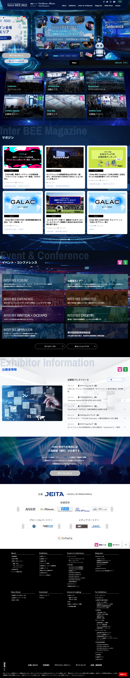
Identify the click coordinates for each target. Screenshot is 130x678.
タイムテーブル (50, 346)
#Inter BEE (50, 186)
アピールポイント (100, 595)
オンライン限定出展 (102, 624)
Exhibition (72, 5)
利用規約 (46, 665)
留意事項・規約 (101, 618)
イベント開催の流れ (17, 571)
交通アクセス (71, 595)
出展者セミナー (44, 559)
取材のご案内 (15, 600)
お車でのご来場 (73, 599)
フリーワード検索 (44, 563)
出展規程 (98, 610)
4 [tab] (74, 55)
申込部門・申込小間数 (102, 614)
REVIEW (42, 597)
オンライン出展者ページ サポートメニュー (107, 638)
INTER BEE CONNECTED (75, 574)
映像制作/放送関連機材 (102, 562)
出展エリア (43, 556)
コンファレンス (72, 556)
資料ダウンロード (44, 595)
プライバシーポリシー (62, 665)
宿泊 (69, 602)
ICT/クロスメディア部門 (103, 608)
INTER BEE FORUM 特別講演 (76, 569)
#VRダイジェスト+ (24, 186)
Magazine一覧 (100, 556)
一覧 (110, 380)
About (64, 5)
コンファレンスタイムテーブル (76, 559)
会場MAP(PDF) (44, 573)
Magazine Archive (101, 568)
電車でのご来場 (73, 597)
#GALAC (21, 229)
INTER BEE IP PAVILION (74, 580)
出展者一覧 (43, 561)
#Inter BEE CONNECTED (62, 186)
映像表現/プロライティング (103, 560)
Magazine (98, 5)
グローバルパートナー (18, 565)
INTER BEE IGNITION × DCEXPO (77, 578)
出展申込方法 (100, 616)
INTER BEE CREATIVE (74, 576)
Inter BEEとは (99, 597)
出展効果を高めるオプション (104, 632)
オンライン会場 (100, 620)
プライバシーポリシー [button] (77, 675)
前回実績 (98, 654)
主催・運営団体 (96, 665)
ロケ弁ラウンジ (72, 584)
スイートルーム (101, 640)
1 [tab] (55, 55)
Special (99, 566)
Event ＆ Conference (85, 5)
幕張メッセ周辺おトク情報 (75, 604)
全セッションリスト (82, 346)
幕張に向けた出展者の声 (46, 570)
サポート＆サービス (101, 630)
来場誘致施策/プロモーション (104, 636)
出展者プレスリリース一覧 (18, 597)
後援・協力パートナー (17, 561)
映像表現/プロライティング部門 (105, 604)
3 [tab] (68, 55)
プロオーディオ (101, 559)
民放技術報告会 (73, 581)
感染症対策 (15, 569)
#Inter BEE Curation (10, 186)
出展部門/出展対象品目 (102, 600)
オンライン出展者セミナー (103, 634)
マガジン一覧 (65, 239)
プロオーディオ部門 (102, 602)
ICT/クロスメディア (102, 564)
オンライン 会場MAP (45, 575)
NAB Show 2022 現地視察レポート (105, 570)
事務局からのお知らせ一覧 (19, 595)
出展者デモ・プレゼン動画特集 (48, 566)
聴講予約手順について (73, 586)
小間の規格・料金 (101, 612)
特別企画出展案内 (100, 642)
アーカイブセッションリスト (76, 562)
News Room (109, 5)
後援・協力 (15, 563)
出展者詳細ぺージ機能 (102, 622)
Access (117, 5)
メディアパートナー (18, 567)
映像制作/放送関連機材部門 (104, 606)
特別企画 (70, 564)
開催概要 (14, 556)
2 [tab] (61, 55)
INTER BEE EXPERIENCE (74, 572)
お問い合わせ (99, 659)
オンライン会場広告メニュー (104, 626)
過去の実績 (15, 559)
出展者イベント (44, 568)
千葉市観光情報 (72, 606)
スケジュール (99, 652)
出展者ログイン (100, 657)
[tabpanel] (65, 31)
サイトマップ (81, 665)
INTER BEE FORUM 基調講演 (76, 567)
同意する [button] (123, 674)
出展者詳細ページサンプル (103, 628)
